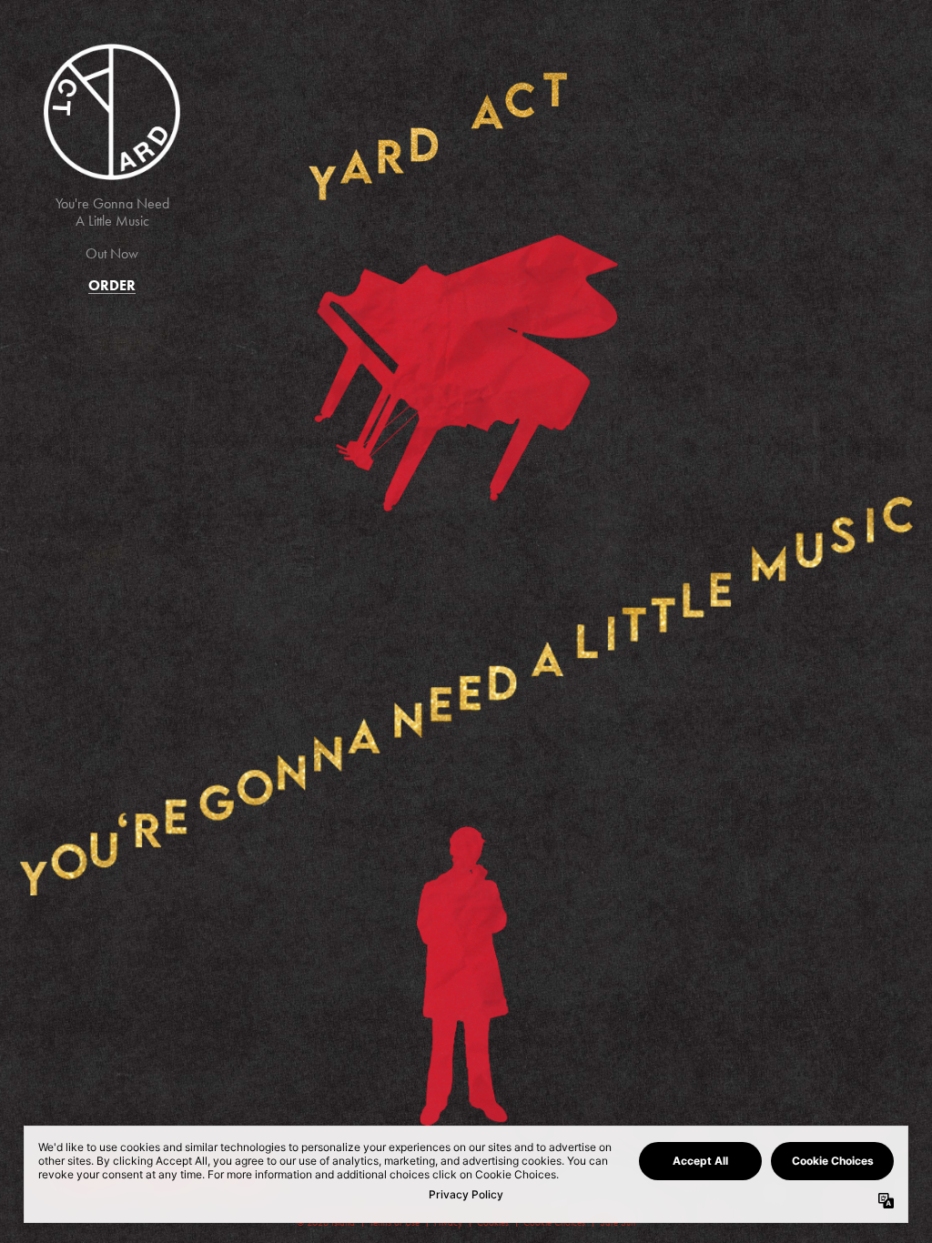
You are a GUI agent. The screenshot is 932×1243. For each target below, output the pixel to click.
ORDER (112, 285)
